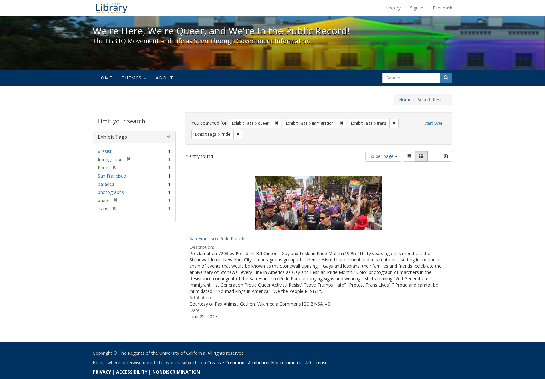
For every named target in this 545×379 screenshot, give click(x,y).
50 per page (382, 156)
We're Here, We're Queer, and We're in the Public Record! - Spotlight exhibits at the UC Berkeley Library (111, 8)
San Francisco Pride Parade (217, 239)
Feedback (442, 8)
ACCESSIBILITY (131, 372)
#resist (105, 151)
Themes (132, 78)
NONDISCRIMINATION (176, 372)
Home (104, 78)
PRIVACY (102, 372)
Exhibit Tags (112, 136)
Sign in (416, 8)
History (393, 8)
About (164, 78)
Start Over (433, 123)
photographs (111, 192)
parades (106, 184)
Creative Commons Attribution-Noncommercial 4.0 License (267, 362)
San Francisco (112, 176)
